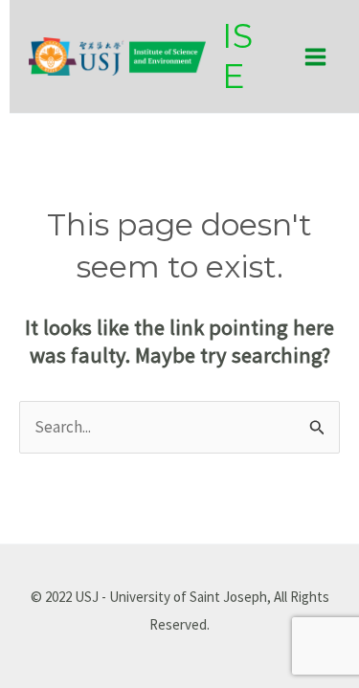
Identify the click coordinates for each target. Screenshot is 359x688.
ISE (237, 56)
